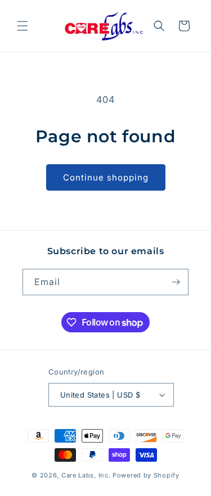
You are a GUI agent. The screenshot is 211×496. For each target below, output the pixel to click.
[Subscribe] (175, 282)
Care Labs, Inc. (86, 475)
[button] (22, 25)
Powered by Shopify (146, 475)
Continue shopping (106, 177)
